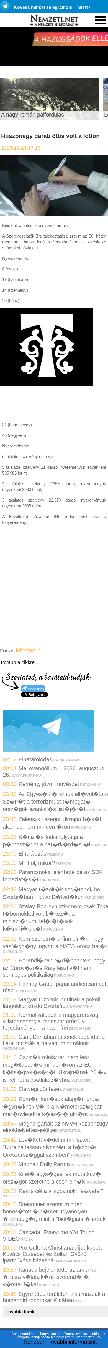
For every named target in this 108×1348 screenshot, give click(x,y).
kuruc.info (96, 810)
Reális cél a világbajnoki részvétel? (61, 1191)
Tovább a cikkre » (19, 662)
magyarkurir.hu (26, 776)
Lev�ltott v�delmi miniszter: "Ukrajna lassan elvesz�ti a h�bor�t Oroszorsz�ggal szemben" (50, 1147)
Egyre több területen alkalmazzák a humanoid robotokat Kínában (54, 1297)
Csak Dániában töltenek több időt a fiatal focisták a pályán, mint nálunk (54, 1040)
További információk (72, 1342)
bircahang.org (66, 760)
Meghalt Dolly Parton (44, 1164)
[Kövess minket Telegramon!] (48, 750)
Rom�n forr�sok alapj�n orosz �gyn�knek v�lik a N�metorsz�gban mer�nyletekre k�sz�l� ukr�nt (53, 1106)
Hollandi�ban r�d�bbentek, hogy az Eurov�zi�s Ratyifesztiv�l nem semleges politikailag (54, 967)
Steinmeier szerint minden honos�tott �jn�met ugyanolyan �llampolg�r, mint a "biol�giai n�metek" (55, 1211)
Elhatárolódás (35, 759)
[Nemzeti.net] (54, 20)
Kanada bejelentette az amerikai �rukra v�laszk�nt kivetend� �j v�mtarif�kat (50, 1277)
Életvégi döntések (40, 1089)
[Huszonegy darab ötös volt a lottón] (54, 214)
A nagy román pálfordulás (32, 115)
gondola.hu (26, 991)
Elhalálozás (32, 854)
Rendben (35, 1342)
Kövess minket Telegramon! (43, 7)
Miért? (84, 7)
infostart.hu (29, 650)
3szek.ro (55, 854)
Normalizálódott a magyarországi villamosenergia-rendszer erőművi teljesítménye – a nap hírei (51, 1021)
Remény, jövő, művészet (49, 784)
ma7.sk (9, 1196)
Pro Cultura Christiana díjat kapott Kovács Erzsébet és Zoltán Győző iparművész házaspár (52, 1254)
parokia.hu (90, 785)
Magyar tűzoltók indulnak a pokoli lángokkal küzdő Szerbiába (51, 1002)
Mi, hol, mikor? (37, 863)
